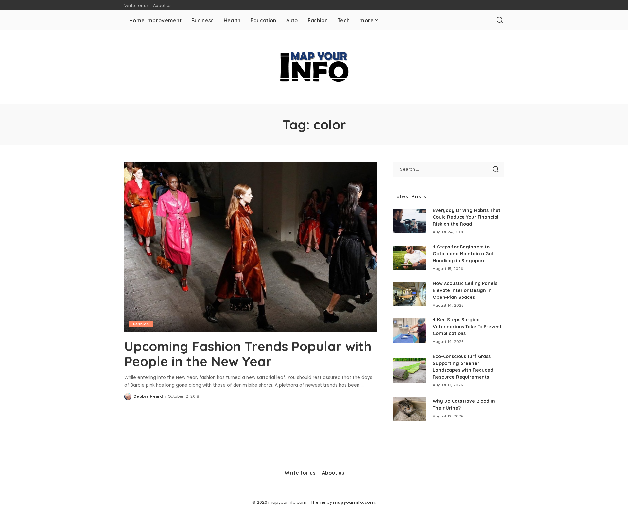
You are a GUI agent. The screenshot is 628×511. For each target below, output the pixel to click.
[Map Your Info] (314, 67)
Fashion (141, 324)
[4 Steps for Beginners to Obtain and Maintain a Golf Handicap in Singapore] (409, 258)
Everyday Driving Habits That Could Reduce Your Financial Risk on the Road (466, 217)
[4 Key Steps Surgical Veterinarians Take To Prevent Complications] (409, 330)
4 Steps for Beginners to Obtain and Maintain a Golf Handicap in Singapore (464, 254)
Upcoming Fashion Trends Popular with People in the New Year (248, 353)
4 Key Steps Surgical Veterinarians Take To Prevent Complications (467, 326)
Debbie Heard (148, 396)
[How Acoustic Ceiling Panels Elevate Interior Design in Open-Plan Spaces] (409, 294)
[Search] (500, 20)
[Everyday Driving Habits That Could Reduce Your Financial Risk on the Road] (409, 221)
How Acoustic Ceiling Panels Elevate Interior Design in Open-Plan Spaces (465, 290)
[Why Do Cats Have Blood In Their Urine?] (409, 409)
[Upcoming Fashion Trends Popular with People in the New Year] (250, 247)
